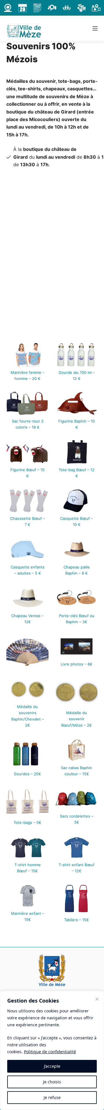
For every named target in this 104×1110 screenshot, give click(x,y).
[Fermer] (97, 999)
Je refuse (52, 1097)
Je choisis (52, 1082)
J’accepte (52, 1066)
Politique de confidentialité (50, 1051)
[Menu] (95, 28)
